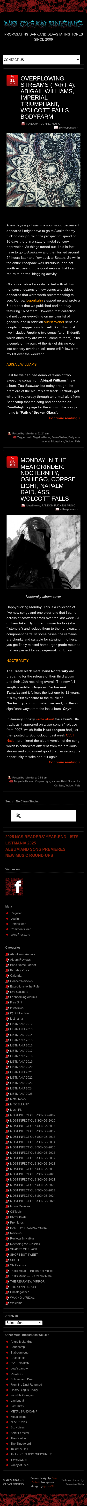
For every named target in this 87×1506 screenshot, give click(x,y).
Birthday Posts (19, 970)
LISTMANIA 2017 (21, 1050)
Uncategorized (19, 1292)
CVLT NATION (20, 1363)
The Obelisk (18, 1438)
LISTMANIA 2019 (21, 1061)
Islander (29, 433)
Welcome (16, 1303)
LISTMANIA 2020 (21, 1067)
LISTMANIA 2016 (21, 1045)
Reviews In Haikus (22, 1238)
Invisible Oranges (22, 1395)
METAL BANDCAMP (24, 1411)
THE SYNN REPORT (24, 1287)
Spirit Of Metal (20, 1433)
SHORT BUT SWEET (24, 1254)
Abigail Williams (41, 437)
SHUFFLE (16, 1260)
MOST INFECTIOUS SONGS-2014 (32, 1142)
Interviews (16, 1008)
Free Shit (16, 1002)
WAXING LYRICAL (22, 1297)
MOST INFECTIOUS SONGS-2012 (32, 1131)
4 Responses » (69, 509)
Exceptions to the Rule (25, 986)
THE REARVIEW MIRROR (27, 1281)
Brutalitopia (18, 1358)
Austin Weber (59, 437)
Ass (31, 781)
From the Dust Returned (26, 1384)
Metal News (33, 505)
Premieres (17, 1222)
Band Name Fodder (23, 965)
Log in (15, 918)
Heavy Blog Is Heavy (24, 1390)
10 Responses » (68, 127)
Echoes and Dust (22, 1379)
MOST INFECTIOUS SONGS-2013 (32, 1137)
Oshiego (59, 785)
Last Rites (17, 1406)
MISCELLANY (19, 1104)
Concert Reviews (21, 981)
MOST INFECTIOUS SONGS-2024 (32, 1195)
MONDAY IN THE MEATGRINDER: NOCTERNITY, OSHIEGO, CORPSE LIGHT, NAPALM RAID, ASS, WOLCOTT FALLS (48, 479)
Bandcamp (18, 1347)
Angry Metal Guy (21, 1341)
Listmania (16, 1018)
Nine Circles (19, 1422)
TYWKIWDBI (19, 1460)
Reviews (16, 1233)
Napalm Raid (58, 781)
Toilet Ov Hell (19, 1449)
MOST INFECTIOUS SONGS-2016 (32, 1152)
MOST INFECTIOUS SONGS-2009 (32, 1115)
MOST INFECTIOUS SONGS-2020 (32, 1174)
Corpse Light (42, 781)
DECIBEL (17, 1374)
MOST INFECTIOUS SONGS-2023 (32, 1190)
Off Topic (16, 1211)
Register (16, 913)
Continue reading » (64, 418)
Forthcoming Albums (23, 997)
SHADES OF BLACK (23, 1249)
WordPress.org (20, 934)
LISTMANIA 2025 (21, 1093)
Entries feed (18, 924)
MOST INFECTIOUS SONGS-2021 (32, 1179)
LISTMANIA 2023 (21, 1083)
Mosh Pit (16, 1109)
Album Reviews (20, 959)
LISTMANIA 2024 (21, 1088)
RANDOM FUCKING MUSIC (43, 123)
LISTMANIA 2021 (21, 1072)
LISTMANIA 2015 (21, 1040)
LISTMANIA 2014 (21, 1035)
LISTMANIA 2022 (21, 1077)
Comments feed (21, 929)
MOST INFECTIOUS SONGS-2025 (32, 1201)
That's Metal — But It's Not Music (31, 1271)
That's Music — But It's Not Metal (31, 1276)
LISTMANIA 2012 (21, 1024)
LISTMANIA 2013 (21, 1029)
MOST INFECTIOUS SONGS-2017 (32, 1158)
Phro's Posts (18, 1217)
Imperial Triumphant (52, 441)
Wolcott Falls (72, 441)
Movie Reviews (20, 1206)
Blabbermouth (20, 1352)
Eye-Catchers (19, 992)
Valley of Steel (20, 1465)
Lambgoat (17, 1400)
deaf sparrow (19, 1368)
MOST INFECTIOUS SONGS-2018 (32, 1163)
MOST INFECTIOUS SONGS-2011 (32, 1126)
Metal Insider (19, 1417)
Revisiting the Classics (25, 1244)
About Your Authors (22, 954)
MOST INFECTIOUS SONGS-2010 (32, 1120)
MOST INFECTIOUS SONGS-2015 (32, 1147)
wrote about (45, 719)
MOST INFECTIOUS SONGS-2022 (32, 1185)
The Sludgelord (21, 1443)
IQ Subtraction (19, 1013)
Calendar (16, 975)
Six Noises (18, 1427)
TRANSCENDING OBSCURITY (31, 1454)
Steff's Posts (18, 1265)
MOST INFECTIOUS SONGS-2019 (32, 1169)
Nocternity (74, 781)
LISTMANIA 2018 (21, 1056)
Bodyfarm (74, 437)
